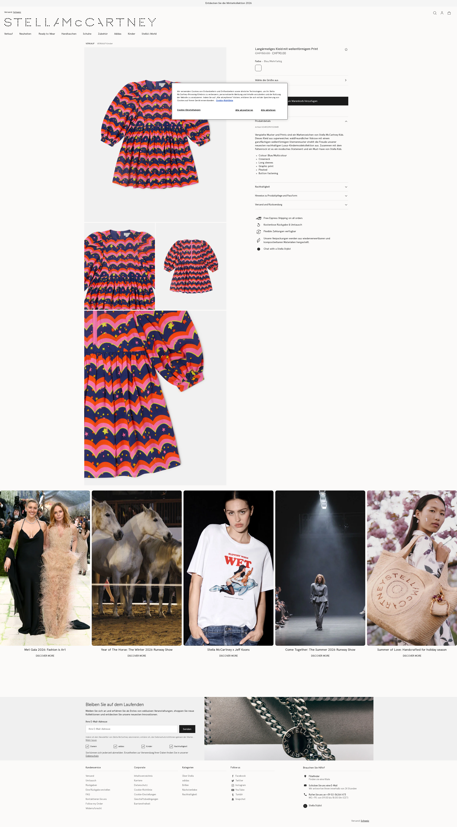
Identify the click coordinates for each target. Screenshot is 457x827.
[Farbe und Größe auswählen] (346, 49)
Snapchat (240, 799)
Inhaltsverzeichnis (143, 776)
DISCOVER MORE (45, 656)
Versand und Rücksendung (268, 205)
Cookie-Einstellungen (145, 794)
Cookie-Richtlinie (143, 790)
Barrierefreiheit (142, 804)
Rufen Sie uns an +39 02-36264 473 (327, 795)
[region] (230, 101)
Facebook (240, 776)
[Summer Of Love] (412, 568)
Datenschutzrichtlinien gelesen (169, 737)
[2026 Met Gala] (45, 568)
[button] (155, 134)
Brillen (185, 785)
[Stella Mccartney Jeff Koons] (228, 568)
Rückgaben (91, 785)
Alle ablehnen (268, 110)
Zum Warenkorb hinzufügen (301, 101)
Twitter (239, 781)
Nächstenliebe (189, 790)
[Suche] (434, 13)
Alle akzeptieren (244, 110)
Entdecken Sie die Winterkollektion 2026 (228, 3)
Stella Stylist (315, 806)
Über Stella (188, 776)
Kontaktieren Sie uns (96, 799)
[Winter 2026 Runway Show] (137, 568)
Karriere (138, 781)
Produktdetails (263, 121)
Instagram (240, 785)
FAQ (88, 794)
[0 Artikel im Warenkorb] (449, 13)
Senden (187, 729)
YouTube (239, 790)
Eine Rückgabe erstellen (98, 790)
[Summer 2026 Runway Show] (320, 568)
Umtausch (91, 781)
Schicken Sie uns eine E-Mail (323, 786)
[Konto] (442, 13)
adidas (121, 746)
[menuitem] (25, 34)
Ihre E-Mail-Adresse (96, 721)
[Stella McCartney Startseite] (80, 22)
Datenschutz (92, 756)
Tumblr (239, 794)
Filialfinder (314, 776)
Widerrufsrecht (94, 808)
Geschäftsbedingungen (146, 799)
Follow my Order (94, 804)
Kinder (149, 746)
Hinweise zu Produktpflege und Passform (276, 196)
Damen (93, 746)
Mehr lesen (91, 740)
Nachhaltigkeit (262, 187)
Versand (90, 776)
